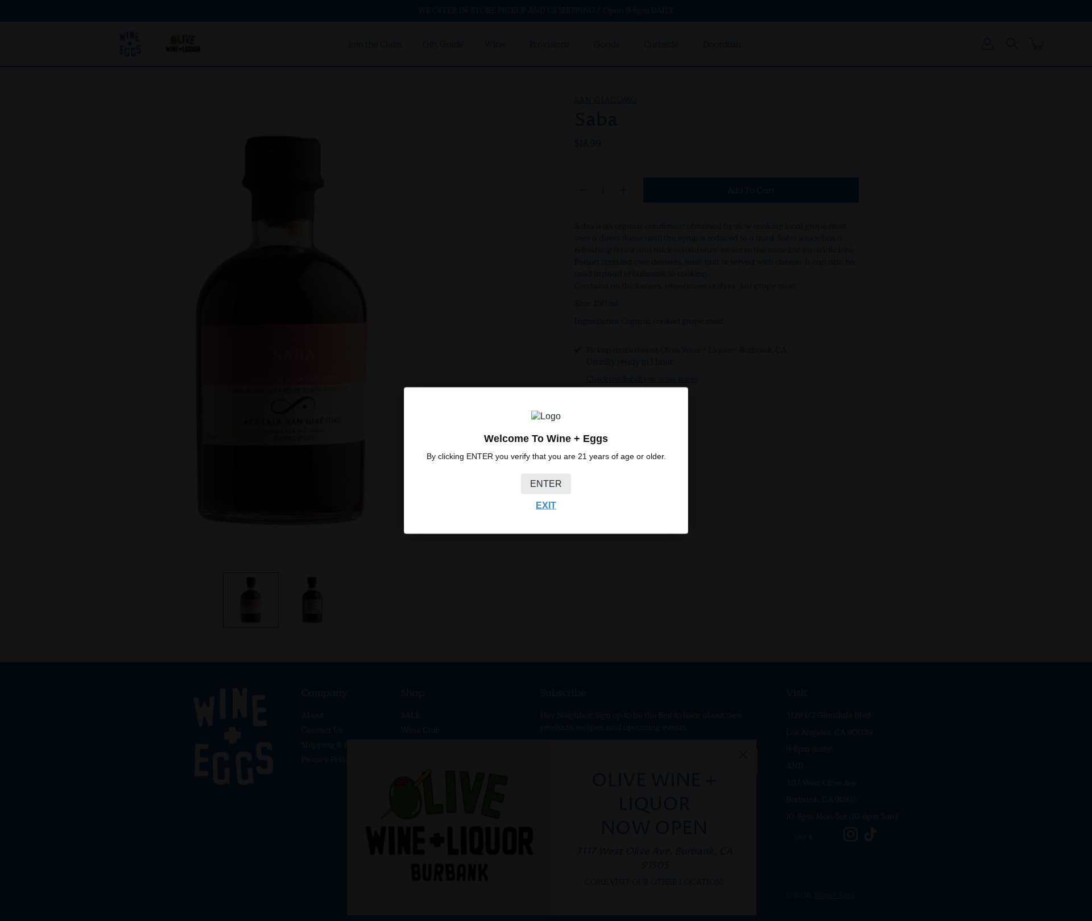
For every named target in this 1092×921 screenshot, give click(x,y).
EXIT (546, 505)
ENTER (546, 484)
